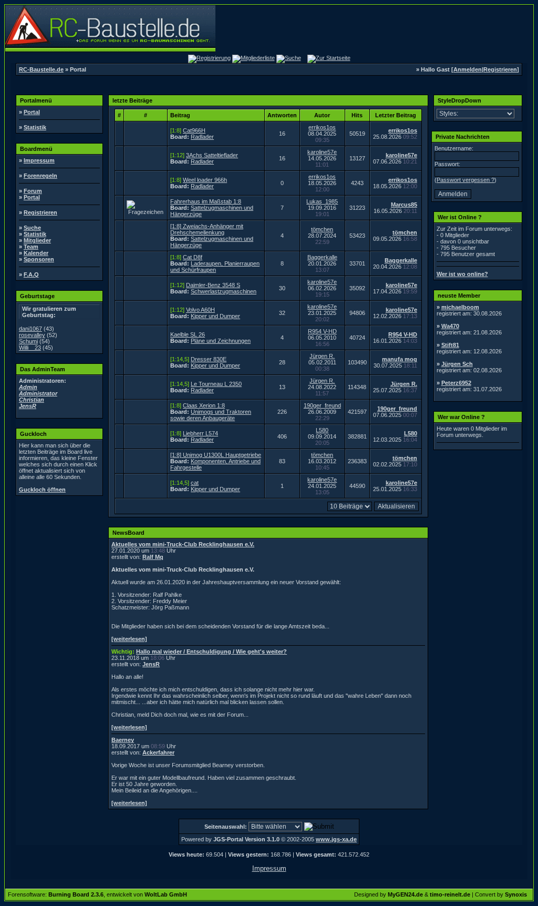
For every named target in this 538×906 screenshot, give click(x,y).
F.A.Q (31, 274)
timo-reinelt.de (450, 894)
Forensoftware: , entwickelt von (97, 894)
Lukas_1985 (322, 201)
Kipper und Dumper (215, 316)
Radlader (202, 137)
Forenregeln (40, 175)
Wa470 (450, 326)
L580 (322, 430)
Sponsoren (39, 259)
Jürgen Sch (457, 364)
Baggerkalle (322, 257)
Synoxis (516, 894)
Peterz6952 (456, 383)
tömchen (322, 229)
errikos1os (322, 127)
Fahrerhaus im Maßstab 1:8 (205, 201)
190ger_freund (322, 405)
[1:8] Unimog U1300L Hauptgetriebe (215, 455)
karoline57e (322, 152)
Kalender (36, 253)
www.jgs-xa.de (336, 839)
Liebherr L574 (200, 433)
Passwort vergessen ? (465, 180)
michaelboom (460, 307)
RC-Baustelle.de (41, 69)
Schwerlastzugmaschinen (223, 291)
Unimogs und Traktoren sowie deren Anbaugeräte (210, 415)
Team (31, 246)
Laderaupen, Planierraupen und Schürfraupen (215, 266)
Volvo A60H (200, 310)
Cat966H (194, 130)
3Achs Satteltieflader (212, 155)
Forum (33, 191)
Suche (32, 228)
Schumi (28, 341)
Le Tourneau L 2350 (216, 384)
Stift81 (450, 345)
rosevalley (32, 335)
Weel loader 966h (205, 180)
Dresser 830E (208, 359)
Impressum (39, 160)
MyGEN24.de (405, 894)
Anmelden (467, 69)
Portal (32, 112)
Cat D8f (192, 257)
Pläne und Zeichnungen (221, 341)
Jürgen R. (322, 356)
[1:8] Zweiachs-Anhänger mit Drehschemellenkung (206, 229)
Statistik (35, 127)
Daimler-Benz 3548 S (213, 285)
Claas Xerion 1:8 (204, 405)
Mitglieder (37, 240)
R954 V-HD (322, 331)
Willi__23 (30, 347)
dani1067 (30, 328)
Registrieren (500, 69)
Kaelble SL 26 (187, 334)
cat (195, 483)
